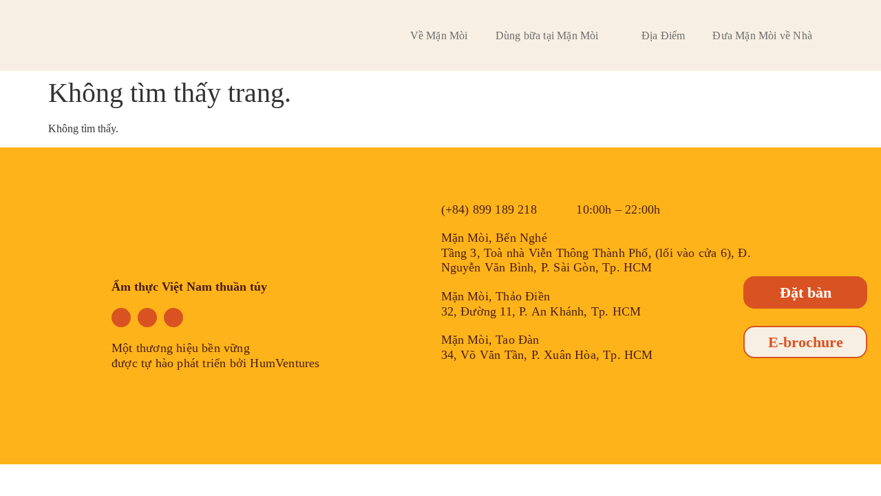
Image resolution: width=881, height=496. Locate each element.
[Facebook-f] (121, 317)
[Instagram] (147, 317)
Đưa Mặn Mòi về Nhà (762, 35)
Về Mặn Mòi (439, 35)
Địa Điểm (663, 35)
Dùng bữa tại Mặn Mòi (547, 35)
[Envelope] (173, 317)
